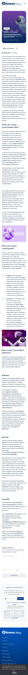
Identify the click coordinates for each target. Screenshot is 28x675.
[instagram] (6, 664)
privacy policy (15, 617)
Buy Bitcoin (5, 637)
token (11, 162)
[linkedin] (9, 664)
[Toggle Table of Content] (16, 48)
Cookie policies (6, 657)
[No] (26, 669)
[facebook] (3, 664)
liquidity (14, 454)
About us (4, 647)
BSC (15, 522)
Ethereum (8, 522)
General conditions (7, 660)
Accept (14, 672)
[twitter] (15, 664)
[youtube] (12, 664)
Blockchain (6, 28)
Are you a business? (7, 644)
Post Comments (14, 575)
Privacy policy (6, 654)
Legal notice (5, 650)
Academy (4, 641)
